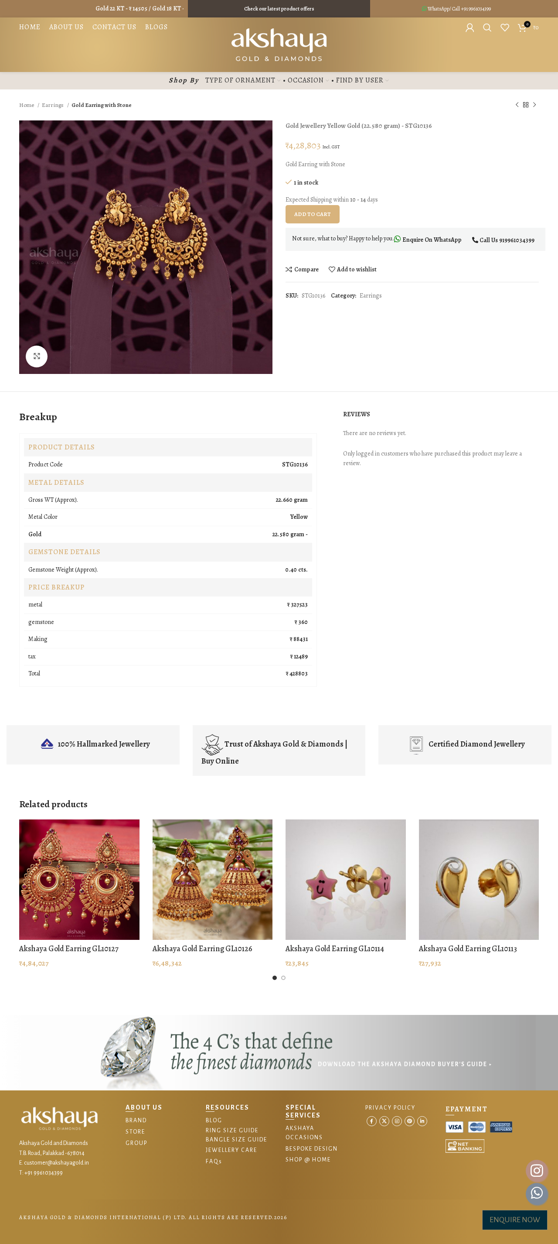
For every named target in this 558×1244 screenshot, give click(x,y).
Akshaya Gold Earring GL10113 (468, 948)
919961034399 (516, 240)
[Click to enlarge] (37, 356)
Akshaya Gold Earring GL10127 (69, 948)
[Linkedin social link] (422, 1121)
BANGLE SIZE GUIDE (236, 1140)
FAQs (214, 1161)
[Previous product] (517, 105)
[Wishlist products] (505, 27)
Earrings (53, 105)
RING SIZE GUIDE (232, 1130)
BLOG (214, 1120)
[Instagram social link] (397, 1121)
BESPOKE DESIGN (312, 1149)
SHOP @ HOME (308, 1160)
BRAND (136, 1120)
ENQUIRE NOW (515, 1220)
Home (27, 105)
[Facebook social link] (372, 1121)
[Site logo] (279, 44)
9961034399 (480, 8)
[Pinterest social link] (410, 1121)
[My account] (470, 27)
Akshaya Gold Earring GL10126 (202, 948)
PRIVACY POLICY (390, 1108)
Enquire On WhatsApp (431, 240)
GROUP (136, 1143)
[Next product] (534, 105)
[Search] (487, 27)
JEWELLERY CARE (231, 1150)
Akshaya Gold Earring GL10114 (335, 948)
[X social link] (384, 1121)
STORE (135, 1132)
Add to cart (312, 214)
